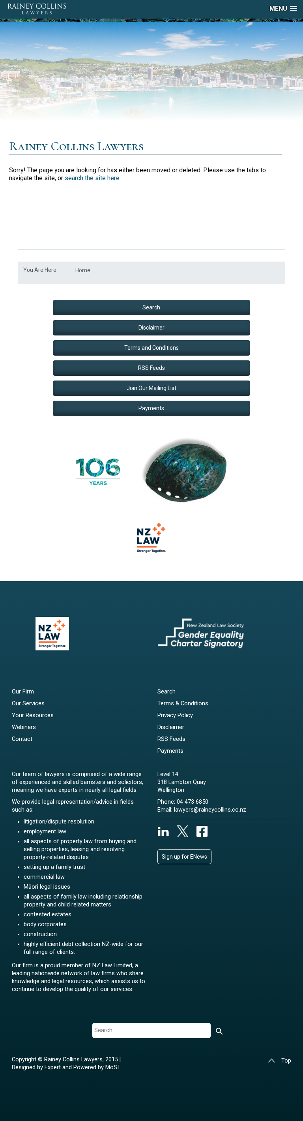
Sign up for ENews (184, 856)
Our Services (28, 703)
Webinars (24, 727)
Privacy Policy (175, 715)
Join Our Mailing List (151, 388)
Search (151, 307)
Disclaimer (151, 327)
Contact (22, 739)
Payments (151, 408)
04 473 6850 (192, 802)
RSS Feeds (151, 368)
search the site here (92, 178)
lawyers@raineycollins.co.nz (210, 809)
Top (286, 1060)
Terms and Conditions (151, 348)
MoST (113, 1067)
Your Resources (33, 715)
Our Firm (23, 691)
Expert (53, 1067)
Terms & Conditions (182, 703)
